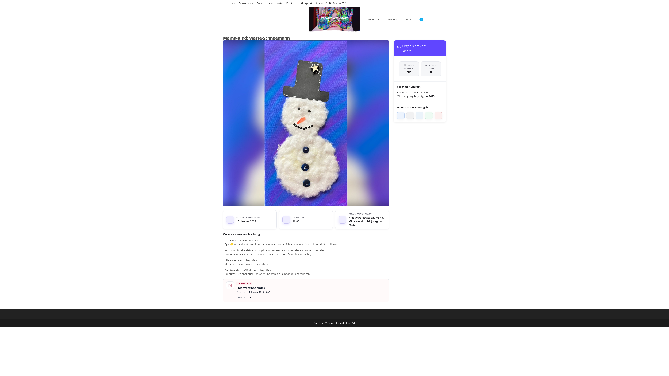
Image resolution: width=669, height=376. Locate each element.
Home (233, 3)
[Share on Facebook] (401, 115)
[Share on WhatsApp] (429, 115)
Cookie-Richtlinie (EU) (335, 3)
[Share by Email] (438, 115)
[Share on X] (410, 115)
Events (260, 3)
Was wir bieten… (246, 3)
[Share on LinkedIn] (419, 115)
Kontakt (319, 3)
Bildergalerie (306, 3)
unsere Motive (276, 3)
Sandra (406, 51)
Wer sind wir (292, 3)
